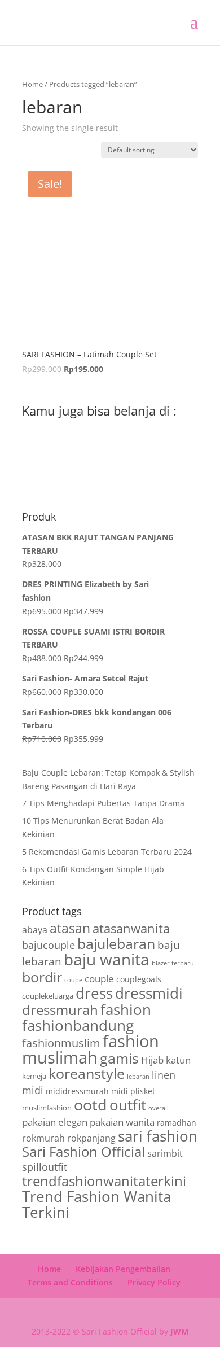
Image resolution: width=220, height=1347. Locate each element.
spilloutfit (44, 1167)
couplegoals (138, 979)
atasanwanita (131, 928)
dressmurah (60, 1010)
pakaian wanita (122, 1122)
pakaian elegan (54, 1122)
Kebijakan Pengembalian (123, 1268)
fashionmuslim (61, 1043)
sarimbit (165, 1153)
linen (163, 1075)
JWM (179, 1331)
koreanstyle (87, 1073)
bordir (42, 977)
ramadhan (176, 1122)
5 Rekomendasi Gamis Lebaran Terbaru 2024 (107, 851)
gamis (119, 1058)
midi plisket (133, 1091)
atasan (70, 928)
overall (158, 1108)
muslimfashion (47, 1108)
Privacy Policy (154, 1282)
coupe (73, 980)
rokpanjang (91, 1138)
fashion (125, 1009)
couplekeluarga (47, 996)
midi (32, 1090)
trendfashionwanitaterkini (104, 1181)
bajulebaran (116, 943)
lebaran (138, 1077)
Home (32, 84)
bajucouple (48, 945)
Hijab (152, 1059)
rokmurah (43, 1138)
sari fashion (157, 1136)
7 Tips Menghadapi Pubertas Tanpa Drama (103, 803)
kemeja (34, 1076)
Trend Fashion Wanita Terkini (96, 1204)
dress (94, 993)
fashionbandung (78, 1025)
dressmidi (149, 993)
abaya (34, 930)
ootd (90, 1104)
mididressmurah (77, 1091)
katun (178, 1059)
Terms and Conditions (70, 1282)
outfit (127, 1105)
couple (99, 978)
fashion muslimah (90, 1049)
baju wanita (106, 959)
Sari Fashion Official (83, 1151)
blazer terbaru (173, 963)
